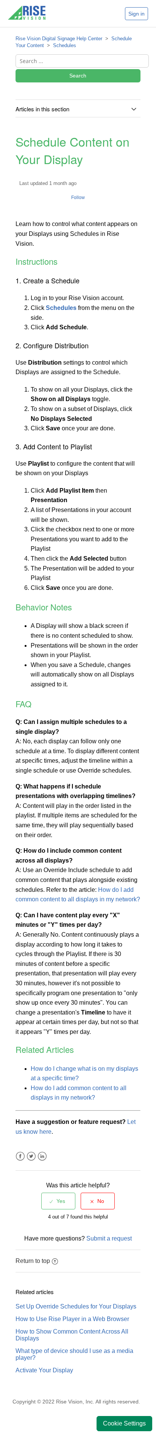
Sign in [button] (136, 14)
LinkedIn (42, 1156)
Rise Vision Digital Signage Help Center (59, 38)
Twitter (31, 1156)
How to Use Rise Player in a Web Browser (72, 1319)
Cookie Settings (124, 1423)
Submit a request (109, 1238)
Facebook (20, 1156)
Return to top (33, 1261)
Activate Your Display (44, 1370)
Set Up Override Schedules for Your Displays (76, 1306)
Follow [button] (78, 197)
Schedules (64, 45)
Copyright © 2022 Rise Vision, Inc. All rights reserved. (76, 1402)
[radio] (58, 1201)
